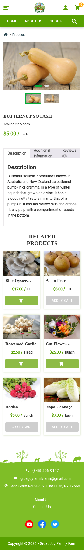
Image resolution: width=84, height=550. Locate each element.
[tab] (17, 153)
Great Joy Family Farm (58, 543)
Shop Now (59, 21)
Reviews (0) (69, 153)
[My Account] (65, 7)
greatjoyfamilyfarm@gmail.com (45, 478)
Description (16, 153)
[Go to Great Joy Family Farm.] (6, 35)
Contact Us (42, 507)
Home (12, 21)
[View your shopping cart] (77, 8)
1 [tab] (38, 86)
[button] (21, 300)
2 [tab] (46, 86)
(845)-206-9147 (45, 470)
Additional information (43, 153)
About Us (33, 21)
